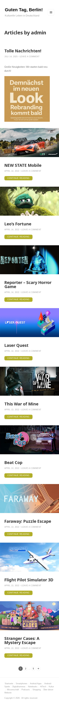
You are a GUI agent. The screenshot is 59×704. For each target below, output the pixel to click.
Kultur (51, 687)
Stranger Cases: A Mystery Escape (21, 640)
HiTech (43, 687)
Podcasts (25, 690)
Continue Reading (20, 178)
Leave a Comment (30, 57)
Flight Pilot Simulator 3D (28, 580)
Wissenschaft (13, 690)
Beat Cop (13, 462)
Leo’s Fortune (17, 224)
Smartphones (21, 684)
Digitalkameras (18, 687)
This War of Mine (21, 404)
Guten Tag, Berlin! (24, 9)
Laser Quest (16, 345)
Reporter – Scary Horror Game (27, 284)
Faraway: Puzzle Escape (27, 521)
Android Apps (36, 684)
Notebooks (32, 687)
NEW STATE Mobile (22, 165)
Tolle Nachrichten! (22, 51)
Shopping (37, 690)
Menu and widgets (51, 15)
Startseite (9, 684)
